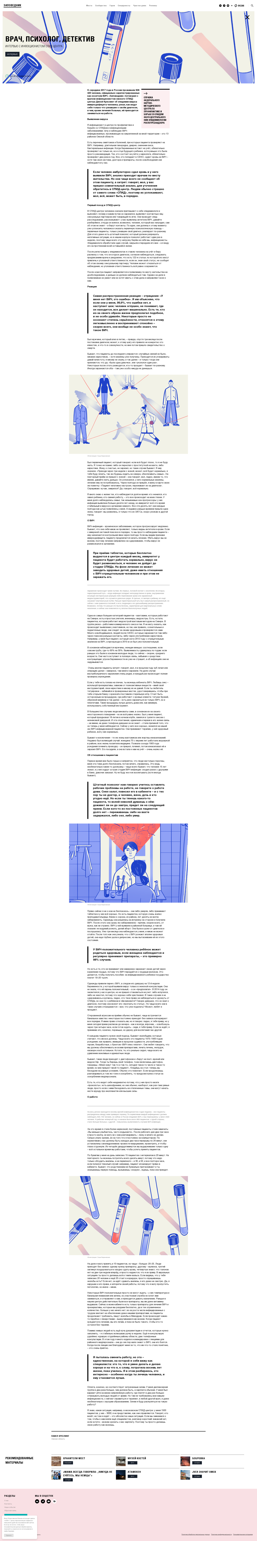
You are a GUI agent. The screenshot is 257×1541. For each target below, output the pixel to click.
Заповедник (12, 5)
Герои (112, 6)
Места (89, 6)
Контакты (8, 1504)
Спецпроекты (124, 6)
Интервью (12, 54)
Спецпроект (68, 1462)
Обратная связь (10, 1510)
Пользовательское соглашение (243, 1534)
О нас (6, 1500)
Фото (132, 1462)
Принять (9, 1535)
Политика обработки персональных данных (196, 1534)
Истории (197, 1462)
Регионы (153, 6)
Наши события (9, 1507)
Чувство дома (139, 6)
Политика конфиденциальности (221, 1534)
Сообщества (101, 6)
